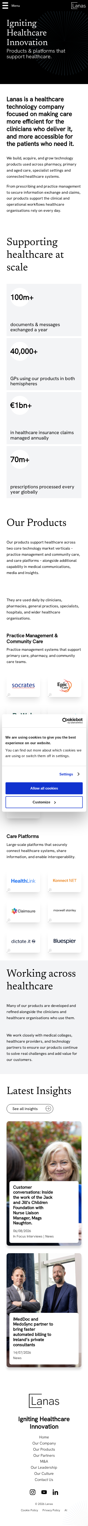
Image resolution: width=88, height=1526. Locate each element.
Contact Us (44, 1479)
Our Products (44, 1449)
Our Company (44, 1443)
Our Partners (44, 1455)
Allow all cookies (44, 788)
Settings (66, 774)
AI (66, 1510)
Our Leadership (44, 1467)
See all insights (25, 1108)
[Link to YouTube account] (44, 1492)
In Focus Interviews (27, 1236)
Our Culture (44, 1473)
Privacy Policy (51, 1510)
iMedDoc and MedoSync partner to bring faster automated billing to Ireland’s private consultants (33, 1332)
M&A (44, 1461)
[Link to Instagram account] (32, 1492)
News (49, 1236)
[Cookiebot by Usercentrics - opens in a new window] (63, 721)
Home (44, 1437)
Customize (41, 802)
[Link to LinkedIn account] (55, 1492)
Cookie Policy (29, 1510)
